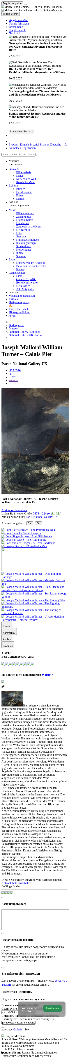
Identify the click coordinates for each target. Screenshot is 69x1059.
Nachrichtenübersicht (21, 131)
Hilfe (4, 1049)
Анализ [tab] (13, 380)
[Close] (37, 155)
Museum (15, 162)
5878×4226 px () (47, 513)
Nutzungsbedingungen (44, 1052)
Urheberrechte (43, 1055)
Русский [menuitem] (14, 144)
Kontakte (29, 1049)
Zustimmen (52, 1008)
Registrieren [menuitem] (29, 148)
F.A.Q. (12, 1049)
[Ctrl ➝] (34, 577)
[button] (18, 20)
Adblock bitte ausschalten (16, 883)
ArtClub (19, 203)
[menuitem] (64, 144)
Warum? (47, 674)
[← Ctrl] (24, 546)
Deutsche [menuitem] (55, 144)
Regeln (26, 1052)
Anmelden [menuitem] (15, 148)
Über (20, 1049)
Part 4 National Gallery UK (42, 516)
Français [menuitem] (44, 144)
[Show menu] (25, 4)
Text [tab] (12, 377)
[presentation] (38, 383)
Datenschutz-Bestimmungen (18, 1055)
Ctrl (29, 523)
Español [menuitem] (34, 144)
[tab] (15, 370)
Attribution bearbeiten (14, 510)
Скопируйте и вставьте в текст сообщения (27, 1019)
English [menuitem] (24, 144)
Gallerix (17, 1029)
